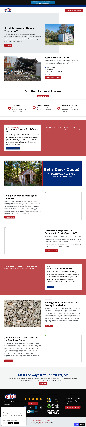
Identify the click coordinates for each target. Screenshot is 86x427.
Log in (49, 423)
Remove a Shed (29, 10)
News (74, 6)
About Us (58, 10)
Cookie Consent (42, 420)
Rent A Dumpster (56, 6)
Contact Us (79, 6)
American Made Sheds (42, 422)
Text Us (76, 424)
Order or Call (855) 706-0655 (74, 10)
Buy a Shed (37, 10)
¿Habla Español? (69, 6)
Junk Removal (48, 6)
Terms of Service (49, 420)
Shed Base (62, 6)
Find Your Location (50, 10)
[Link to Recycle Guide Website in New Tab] (53, 406)
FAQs (43, 10)
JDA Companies (43, 423)
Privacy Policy (36, 420)
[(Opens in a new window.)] (33, 411)
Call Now (82, 424)
